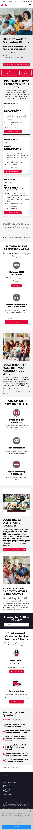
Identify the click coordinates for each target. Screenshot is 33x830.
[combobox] (15, 624)
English (23, 1)
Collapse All (16, 720)
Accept (16, 826)
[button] (27, 625)
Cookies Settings (16, 822)
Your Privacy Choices (9, 790)
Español (30, 1)
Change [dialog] (14, 1)
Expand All (7, 720)
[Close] (31, 811)
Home (4, 767)
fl (8, 767)
